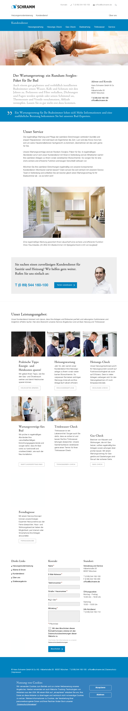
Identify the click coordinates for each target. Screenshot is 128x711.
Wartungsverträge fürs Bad (32, 429)
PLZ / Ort (52, 600)
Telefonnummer (54, 583)
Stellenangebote (19, 582)
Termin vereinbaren (64, 285)
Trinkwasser (99, 27)
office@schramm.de (104, 5)
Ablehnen (100, 695)
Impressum (16, 672)
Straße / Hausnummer (57, 591)
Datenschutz (111, 670)
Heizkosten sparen (29, 388)
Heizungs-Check (54, 27)
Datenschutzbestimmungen (58, 642)
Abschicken (55, 649)
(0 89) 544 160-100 (33, 285)
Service (111, 27)
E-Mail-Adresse (54, 575)
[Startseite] (23, 5)
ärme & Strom (20, 570)
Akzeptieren (100, 688)
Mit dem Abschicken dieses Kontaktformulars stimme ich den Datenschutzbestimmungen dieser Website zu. (62, 632)
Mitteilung (52, 608)
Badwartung (84, 27)
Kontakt (64, 5)
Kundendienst (42, 16)
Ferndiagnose (26, 512)
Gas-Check (71, 27)
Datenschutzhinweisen (26, 705)
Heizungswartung (35, 27)
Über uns (113, 16)
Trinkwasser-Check (66, 427)
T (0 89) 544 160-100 (81, 5)
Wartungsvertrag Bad (31, 464)
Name (50, 566)
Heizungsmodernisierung (22, 16)
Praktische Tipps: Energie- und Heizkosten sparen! (30, 366)
